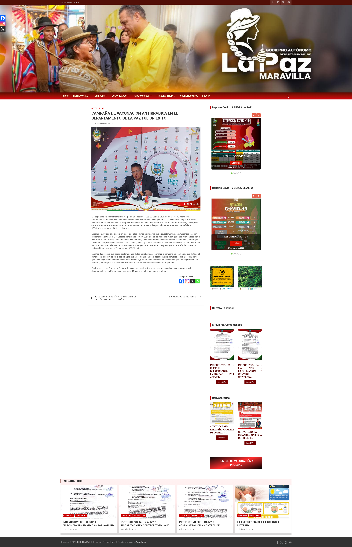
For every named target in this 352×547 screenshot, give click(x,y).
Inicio (65, 96)
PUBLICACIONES (141, 96)
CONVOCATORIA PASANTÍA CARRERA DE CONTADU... (222, 429)
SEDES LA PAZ (83, 542)
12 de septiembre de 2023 (102, 123)
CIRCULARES (68, 516)
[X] (192, 281)
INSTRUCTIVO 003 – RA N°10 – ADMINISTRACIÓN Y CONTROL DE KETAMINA (199, 525)
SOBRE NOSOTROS (189, 96)
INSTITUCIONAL (80, 96)
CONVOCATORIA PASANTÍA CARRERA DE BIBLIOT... (250, 434)
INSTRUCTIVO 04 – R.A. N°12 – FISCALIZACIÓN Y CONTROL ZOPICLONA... (250, 371)
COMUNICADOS (119, 96)
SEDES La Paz (97, 108)
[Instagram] (187, 281)
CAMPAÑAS (242, 516)
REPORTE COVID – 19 (236, 236)
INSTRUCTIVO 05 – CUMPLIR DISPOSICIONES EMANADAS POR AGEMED (222, 371)
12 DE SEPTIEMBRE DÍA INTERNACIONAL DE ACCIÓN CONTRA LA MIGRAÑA (116, 298)
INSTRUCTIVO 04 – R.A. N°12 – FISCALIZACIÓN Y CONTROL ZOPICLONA (145, 524)
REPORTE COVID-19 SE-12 (236, 156)
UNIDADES (100, 96)
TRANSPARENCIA (164, 96)
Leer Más (236, 163)
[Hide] (1, 34)
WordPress (141, 542)
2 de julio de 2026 (70, 529)
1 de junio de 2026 (245, 529)
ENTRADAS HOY (72, 481)
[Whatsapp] (197, 281)
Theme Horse (109, 542)
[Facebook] (181, 281)
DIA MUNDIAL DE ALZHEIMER (183, 297)
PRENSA (206, 96)
